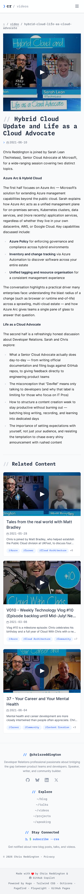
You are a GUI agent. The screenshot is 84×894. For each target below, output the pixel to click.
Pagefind (20, 888)
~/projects (42, 816)
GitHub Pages (60, 888)
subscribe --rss (42, 839)
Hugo (29, 883)
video (14, 24)
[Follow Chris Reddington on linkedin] (46, 780)
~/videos (42, 810)
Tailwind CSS (46, 883)
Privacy (49, 857)
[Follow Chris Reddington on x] (56, 780)
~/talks (42, 805)
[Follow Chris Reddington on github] (27, 780)
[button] (42, 72)
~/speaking (42, 822)
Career (29, 550)
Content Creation (58, 727)
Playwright (39, 888)
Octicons (66, 883)
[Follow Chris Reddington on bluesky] (37, 780)
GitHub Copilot (43, 878)
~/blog (42, 799)
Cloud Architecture (53, 550)
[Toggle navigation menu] (77, 6)
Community (64, 639)
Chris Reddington (52, 874)
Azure (14, 550)
